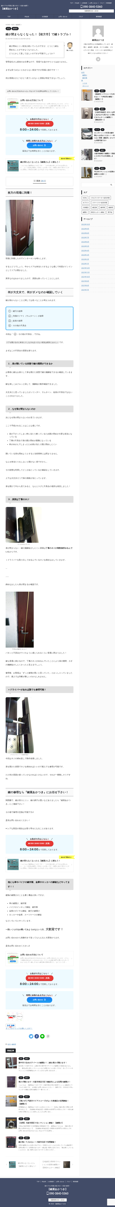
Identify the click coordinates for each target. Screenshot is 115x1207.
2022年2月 (85, 259)
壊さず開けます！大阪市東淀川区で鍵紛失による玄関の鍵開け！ (45, 1082)
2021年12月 (85, 268)
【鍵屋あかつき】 (10, 8)
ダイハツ (85, 86)
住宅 (9, 1044)
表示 (43, 181)
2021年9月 (85, 281)
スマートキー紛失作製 (99, 202)
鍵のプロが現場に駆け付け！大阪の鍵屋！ (57, 1186)
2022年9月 (85, 229)
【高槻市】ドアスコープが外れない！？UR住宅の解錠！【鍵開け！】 (104, 96)
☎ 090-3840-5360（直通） (39, 123)
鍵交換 (84, 78)
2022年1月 (85, 264)
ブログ (102, 3)
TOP (71, 3)
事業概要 (109, 3)
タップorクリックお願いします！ (19, 1028)
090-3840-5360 (92, 6)
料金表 (77, 3)
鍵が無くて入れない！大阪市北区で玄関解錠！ (37, 1142)
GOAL (85, 198)
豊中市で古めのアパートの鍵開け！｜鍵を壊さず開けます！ (43, 1062)
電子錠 (110, 212)
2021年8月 (85, 285)
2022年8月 (85, 233)
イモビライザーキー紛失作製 (100, 198)
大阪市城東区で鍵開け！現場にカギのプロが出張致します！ (104, 155)
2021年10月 (85, 277)
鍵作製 (103, 207)
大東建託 (86, 207)
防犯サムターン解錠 (97, 212)
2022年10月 (85, 224)
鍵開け (84, 75)
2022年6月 (85, 242)
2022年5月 (85, 246)
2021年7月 (85, 290)
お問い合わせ (93, 3)
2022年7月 (85, 237)
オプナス (86, 202)
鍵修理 (14, 1044)
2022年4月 (85, 250)
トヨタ (84, 83)
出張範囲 (84, 3)
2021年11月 (85, 272)
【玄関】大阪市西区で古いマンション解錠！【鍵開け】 (41, 1123)
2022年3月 (85, 255)
